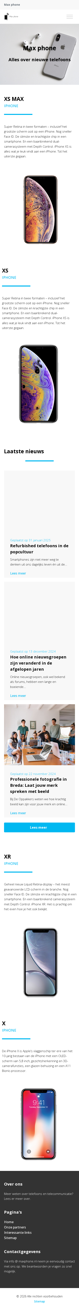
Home (9, 1222)
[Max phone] (11, 17)
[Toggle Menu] (69, 17)
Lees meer (18, 573)
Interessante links (18, 1232)
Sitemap (10, 1238)
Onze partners (15, 1227)
